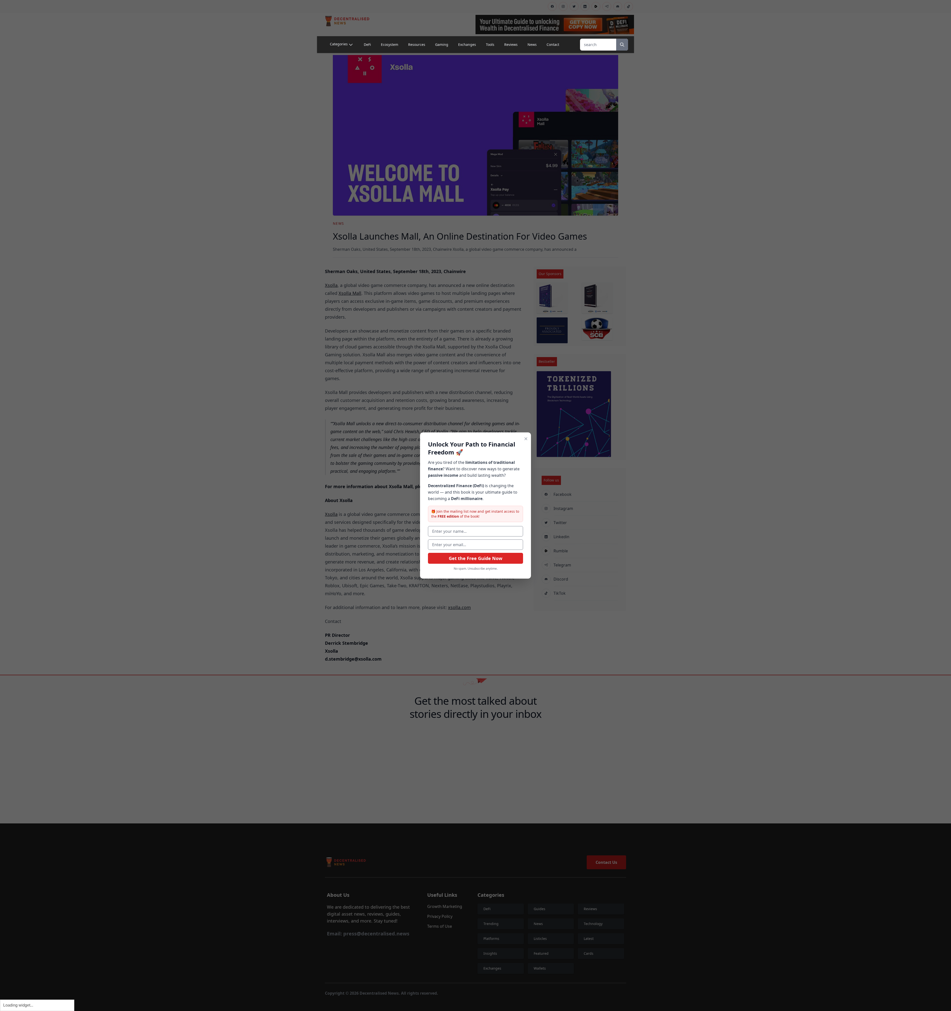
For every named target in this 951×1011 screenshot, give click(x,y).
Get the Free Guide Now (475, 558)
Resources (416, 44)
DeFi (367, 44)
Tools (490, 44)
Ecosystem (389, 44)
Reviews (511, 44)
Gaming (441, 44)
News (532, 44)
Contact (553, 44)
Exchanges (467, 44)
